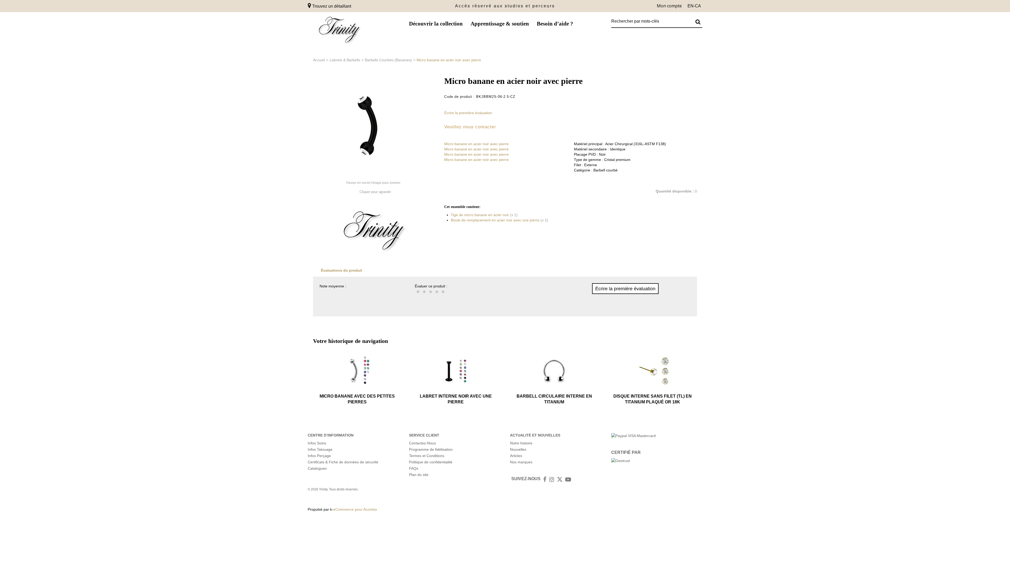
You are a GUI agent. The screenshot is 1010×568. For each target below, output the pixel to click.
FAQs (413, 468)
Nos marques (521, 462)
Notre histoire (521, 443)
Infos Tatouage (320, 449)
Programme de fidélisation (431, 449)
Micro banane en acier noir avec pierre (476, 144)
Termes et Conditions (426, 456)
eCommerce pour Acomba (355, 509)
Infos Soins (317, 443)
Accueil (319, 60)
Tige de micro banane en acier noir (480, 215)
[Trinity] (339, 30)
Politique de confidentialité (430, 462)
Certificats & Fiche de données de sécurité (343, 462)
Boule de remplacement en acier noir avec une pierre (495, 220)
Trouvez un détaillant (331, 6)
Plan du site (418, 475)
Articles (516, 456)
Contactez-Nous (422, 443)
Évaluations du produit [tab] (341, 270)
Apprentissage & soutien (500, 24)
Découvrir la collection (436, 24)
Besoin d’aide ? (555, 24)
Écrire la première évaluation (468, 113)
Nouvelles (518, 449)
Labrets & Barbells (345, 60)
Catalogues (317, 468)
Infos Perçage (319, 456)
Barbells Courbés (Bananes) (388, 60)
